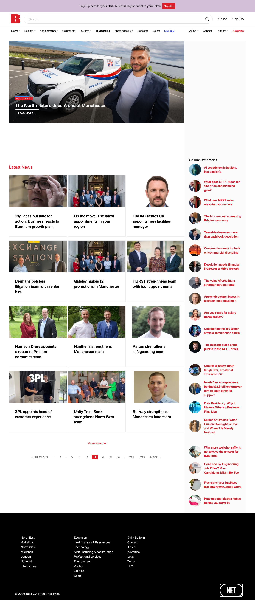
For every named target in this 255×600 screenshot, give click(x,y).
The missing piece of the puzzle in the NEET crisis (221, 347)
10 (71, 457)
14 (102, 457)
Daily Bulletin (136, 537)
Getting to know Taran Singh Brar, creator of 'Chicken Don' (219, 370)
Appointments (48, 30)
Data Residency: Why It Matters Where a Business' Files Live (222, 407)
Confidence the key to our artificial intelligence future (222, 331)
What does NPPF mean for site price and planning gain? (222, 186)
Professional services (87, 556)
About (192, 30)
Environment (82, 561)
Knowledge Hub (123, 30)
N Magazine (103, 30)
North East (28, 537)
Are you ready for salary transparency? (220, 315)
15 (110, 457)
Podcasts (143, 30)
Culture (79, 571)
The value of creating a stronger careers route (219, 282)
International (29, 566)
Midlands (27, 552)
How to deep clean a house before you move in (222, 501)
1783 (142, 457)
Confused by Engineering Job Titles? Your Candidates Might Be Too (221, 468)
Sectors (28, 30)
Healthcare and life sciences (92, 542)
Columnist (22, 93)
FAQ (130, 566)
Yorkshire (27, 542)
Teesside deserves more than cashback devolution (221, 234)
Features (84, 30)
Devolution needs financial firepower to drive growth (221, 266)
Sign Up (169, 6)
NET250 (169, 30)
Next (155, 457)
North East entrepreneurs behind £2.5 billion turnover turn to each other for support (223, 388)
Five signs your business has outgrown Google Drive (222, 484)
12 (87, 457)
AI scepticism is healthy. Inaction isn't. (220, 169)
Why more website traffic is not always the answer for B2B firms (222, 451)
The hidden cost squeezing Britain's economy (222, 218)
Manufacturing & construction (93, 552)
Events (156, 30)
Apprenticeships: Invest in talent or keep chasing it (221, 298)
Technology (81, 547)
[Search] (207, 19)
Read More (27, 113)
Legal (130, 556)
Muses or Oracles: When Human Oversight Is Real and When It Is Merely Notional (220, 426)
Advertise (238, 30)
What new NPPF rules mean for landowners (219, 202)
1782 (131, 457)
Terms (131, 561)
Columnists (68, 30)
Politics (79, 566)
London (26, 556)
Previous (40, 457)
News (14, 30)
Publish (221, 19)
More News (97, 443)
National (26, 561)
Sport (77, 576)
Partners (221, 30)
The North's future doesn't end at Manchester (60, 105)
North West (28, 547)
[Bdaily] (15, 19)
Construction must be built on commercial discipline (222, 250)
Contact (207, 30)
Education (80, 537)
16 (118, 457)
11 (79, 457)
